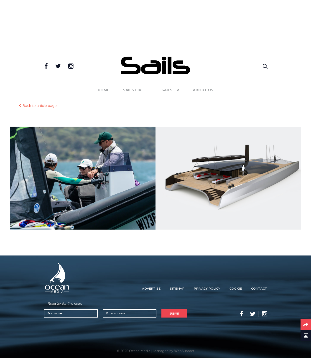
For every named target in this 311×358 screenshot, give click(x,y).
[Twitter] (58, 66)
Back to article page (39, 105)
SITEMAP (177, 288)
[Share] (306, 324)
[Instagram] (70, 66)
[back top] (306, 335)
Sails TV (170, 90)
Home (103, 90)
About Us (203, 90)
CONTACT (259, 288)
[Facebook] (46, 66)
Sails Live (133, 90)
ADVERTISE (151, 288)
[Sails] (155, 65)
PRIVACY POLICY (207, 288)
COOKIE (235, 288)
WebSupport (184, 351)
